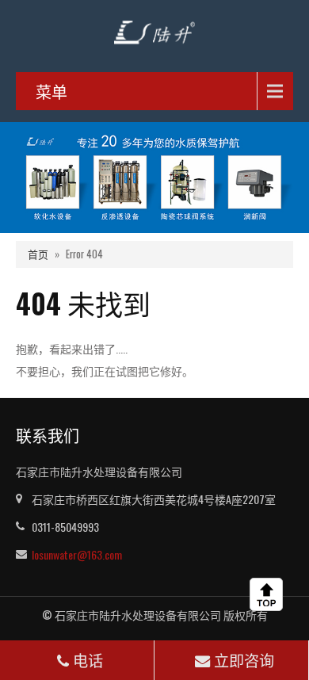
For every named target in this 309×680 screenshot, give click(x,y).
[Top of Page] (269, 594)
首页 (38, 254)
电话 (88, 659)
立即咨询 (244, 659)
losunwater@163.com (77, 554)
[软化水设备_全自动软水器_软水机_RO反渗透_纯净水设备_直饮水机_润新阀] (154, 30)
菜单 (51, 91)
